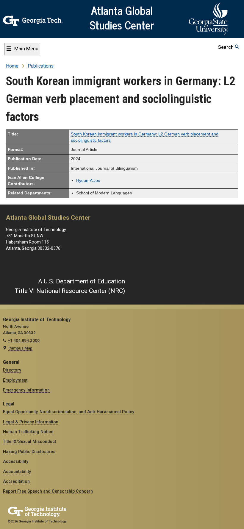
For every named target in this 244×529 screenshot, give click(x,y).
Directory (12, 370)
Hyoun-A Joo (88, 180)
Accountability (17, 471)
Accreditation (16, 481)
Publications (41, 66)
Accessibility (15, 461)
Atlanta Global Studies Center (122, 17)
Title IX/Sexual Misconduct (29, 441)
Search (226, 47)
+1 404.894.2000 (24, 340)
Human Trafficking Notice (28, 431)
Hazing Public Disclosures (29, 451)
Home (12, 66)
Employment (15, 380)
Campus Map (20, 348)
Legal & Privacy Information (30, 421)
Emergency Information (26, 390)
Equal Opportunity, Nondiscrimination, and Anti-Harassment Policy (68, 411)
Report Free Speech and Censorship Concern (48, 491)
